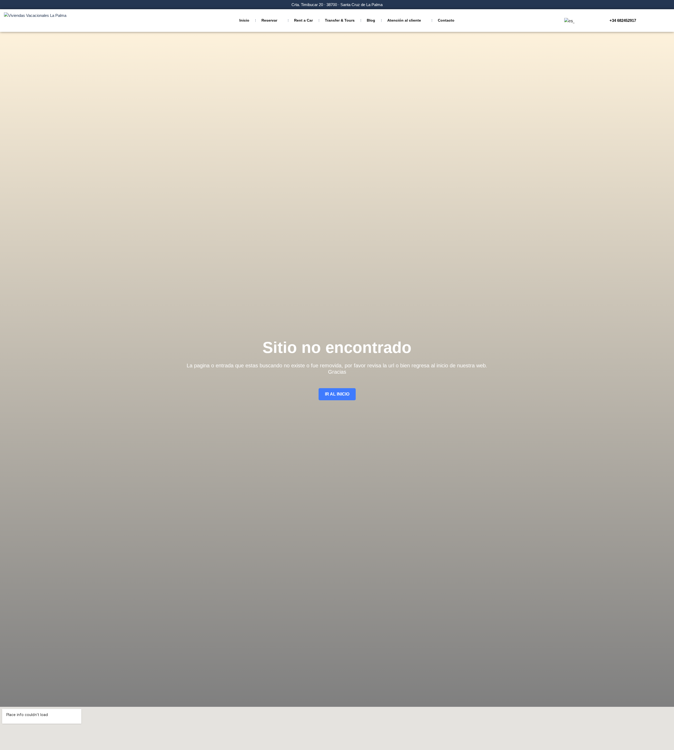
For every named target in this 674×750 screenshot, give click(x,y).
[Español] (568, 21)
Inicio (244, 20)
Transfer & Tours (340, 20)
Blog (371, 20)
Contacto (446, 20)
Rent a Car (303, 20)
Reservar (269, 20)
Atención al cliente (404, 20)
